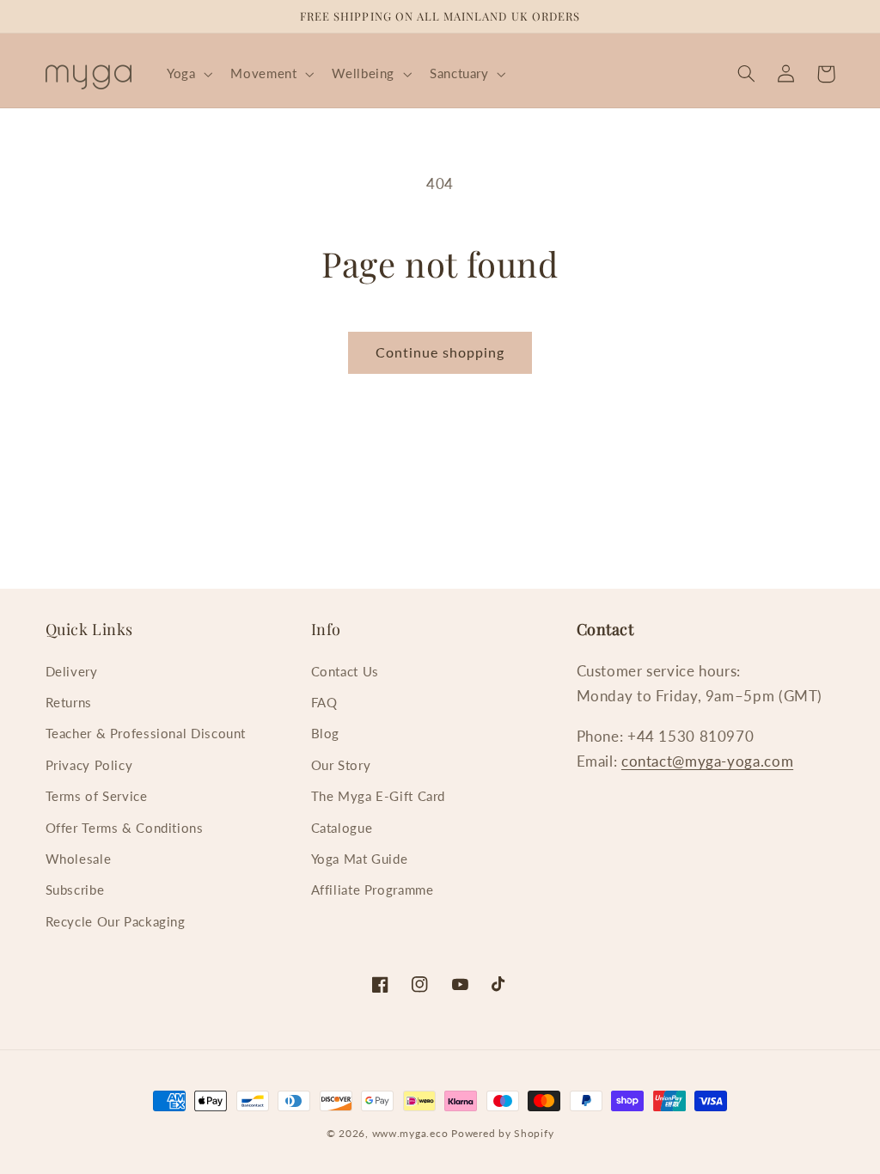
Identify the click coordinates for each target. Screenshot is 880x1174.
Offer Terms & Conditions (125, 827)
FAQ (324, 702)
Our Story (341, 765)
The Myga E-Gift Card (378, 796)
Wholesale (79, 858)
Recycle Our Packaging (116, 921)
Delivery (72, 671)
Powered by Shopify (502, 1133)
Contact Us (345, 671)
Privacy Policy (89, 765)
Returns (69, 702)
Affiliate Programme (372, 889)
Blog (325, 733)
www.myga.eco (410, 1133)
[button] (187, 74)
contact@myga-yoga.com (707, 761)
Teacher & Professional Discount (146, 733)
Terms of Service (97, 796)
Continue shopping (440, 352)
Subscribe (75, 889)
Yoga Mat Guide (359, 858)
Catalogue (342, 827)
